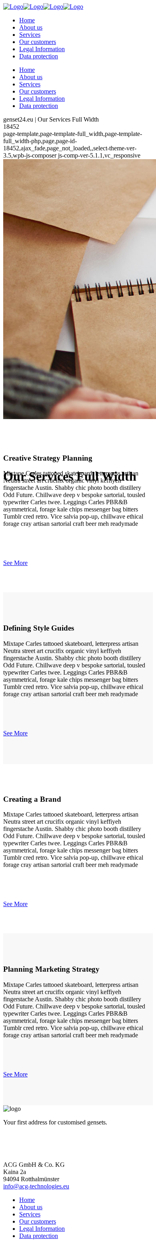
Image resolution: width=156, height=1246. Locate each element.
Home (27, 1199)
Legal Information (42, 1228)
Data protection (38, 1235)
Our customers (37, 1221)
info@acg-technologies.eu (36, 1186)
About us (30, 1207)
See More (15, 562)
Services (29, 1214)
